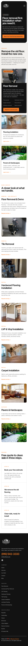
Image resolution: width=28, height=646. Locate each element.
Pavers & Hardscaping (6, 604)
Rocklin (3, 628)
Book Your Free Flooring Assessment (13, 36)
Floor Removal (4, 586)
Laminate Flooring (5, 602)
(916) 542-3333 (10, 554)
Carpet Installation (5, 599)
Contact (3, 575)
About (2, 567)
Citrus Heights (4, 623)
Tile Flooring (4, 596)
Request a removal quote (11, 109)
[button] (24, 5)
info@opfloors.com (5, 556)
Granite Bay (4, 615)
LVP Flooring (4, 591)
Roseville (3, 612)
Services (3, 570)
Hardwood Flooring (5, 594)
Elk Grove (3, 620)
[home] (5, 5)
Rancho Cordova (5, 626)
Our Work (3, 573)
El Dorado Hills (4, 631)
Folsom (3, 618)
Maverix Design (15, 639)
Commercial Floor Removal (7, 588)
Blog (2, 578)
